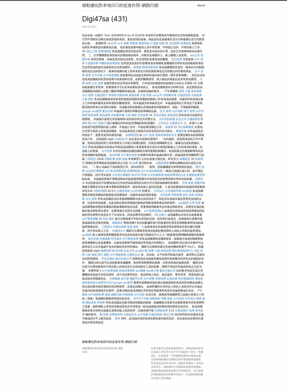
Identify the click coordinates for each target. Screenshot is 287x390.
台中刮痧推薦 (167, 119)
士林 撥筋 (88, 99)
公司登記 (190, 298)
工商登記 (91, 159)
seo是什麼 (141, 250)
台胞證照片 (101, 95)
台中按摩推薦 (110, 270)
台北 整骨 (91, 198)
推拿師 (137, 67)
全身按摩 (196, 95)
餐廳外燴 (181, 131)
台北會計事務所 (95, 170)
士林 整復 (91, 254)
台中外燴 (97, 75)
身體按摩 (106, 250)
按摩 (135, 163)
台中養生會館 (129, 155)
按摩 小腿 (184, 91)
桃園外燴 (199, 182)
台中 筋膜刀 (99, 123)
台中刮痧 (139, 294)
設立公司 (181, 119)
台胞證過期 (162, 163)
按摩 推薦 (121, 159)
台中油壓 (177, 111)
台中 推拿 (148, 135)
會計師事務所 (186, 127)
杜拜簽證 (116, 238)
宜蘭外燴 (109, 159)
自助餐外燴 (169, 95)
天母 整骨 (187, 182)
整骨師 (112, 95)
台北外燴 (136, 190)
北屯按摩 (174, 43)
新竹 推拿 (188, 194)
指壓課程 (154, 298)
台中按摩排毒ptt (154, 210)
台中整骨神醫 (90, 218)
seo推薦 (187, 190)
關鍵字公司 (136, 278)
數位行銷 (107, 111)
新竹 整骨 (189, 111)
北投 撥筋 (108, 218)
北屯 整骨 (165, 111)
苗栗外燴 (93, 63)
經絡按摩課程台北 (166, 135)
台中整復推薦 (118, 254)
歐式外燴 (114, 155)
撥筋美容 (91, 302)
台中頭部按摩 (96, 294)
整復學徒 (144, 43)
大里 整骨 (146, 95)
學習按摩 (176, 194)
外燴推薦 (128, 294)
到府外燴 (122, 95)
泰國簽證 (185, 159)
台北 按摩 (97, 83)
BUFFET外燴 (139, 174)
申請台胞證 (159, 115)
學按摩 (101, 302)
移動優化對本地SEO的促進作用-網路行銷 (120, 5)
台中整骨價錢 (111, 75)
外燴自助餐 (119, 226)
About (201, 5)
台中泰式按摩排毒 (115, 170)
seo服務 (140, 270)
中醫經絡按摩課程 (109, 63)
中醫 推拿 (166, 298)
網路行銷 (116, 294)
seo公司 (112, 43)
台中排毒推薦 (156, 174)
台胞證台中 (176, 123)
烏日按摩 (176, 59)
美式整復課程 (186, 278)
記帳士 (163, 214)
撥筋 (107, 294)
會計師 (125, 278)
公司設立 (163, 123)
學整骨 (134, 43)
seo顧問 (183, 202)
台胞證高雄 (184, 95)
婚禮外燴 (134, 95)
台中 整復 (123, 43)
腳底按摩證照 (197, 174)
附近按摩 (93, 115)
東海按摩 (105, 115)
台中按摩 (106, 151)
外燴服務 (105, 238)
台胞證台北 (133, 254)
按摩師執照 (104, 51)
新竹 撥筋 (103, 254)
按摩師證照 (132, 135)
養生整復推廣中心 (182, 250)
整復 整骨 (133, 226)
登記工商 (92, 51)
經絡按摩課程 (127, 270)
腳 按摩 (104, 314)
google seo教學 (91, 111)
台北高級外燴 (173, 190)
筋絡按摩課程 (150, 67)
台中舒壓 (149, 278)
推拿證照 (172, 115)
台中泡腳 (143, 314)
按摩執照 (185, 43)
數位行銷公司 (124, 258)
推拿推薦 (196, 91)
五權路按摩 (161, 310)
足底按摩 (172, 278)
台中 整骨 (88, 95)
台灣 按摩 (195, 202)
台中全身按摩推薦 (151, 170)
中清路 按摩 (157, 43)
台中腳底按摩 (131, 238)
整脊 (84, 147)
